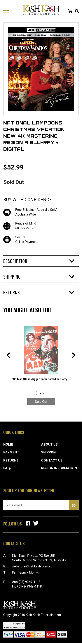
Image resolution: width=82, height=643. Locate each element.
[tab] (41, 261)
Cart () (70, 11)
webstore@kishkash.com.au (32, 566)
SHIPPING (49, 452)
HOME (8, 444)
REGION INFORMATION (59, 468)
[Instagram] (35, 523)
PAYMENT (11, 452)
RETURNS (11, 460)
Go (74, 505)
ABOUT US (49, 444)
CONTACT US (52, 460)
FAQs (7, 468)
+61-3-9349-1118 (29, 586)
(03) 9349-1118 (29, 582)
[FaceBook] (28, 523)
